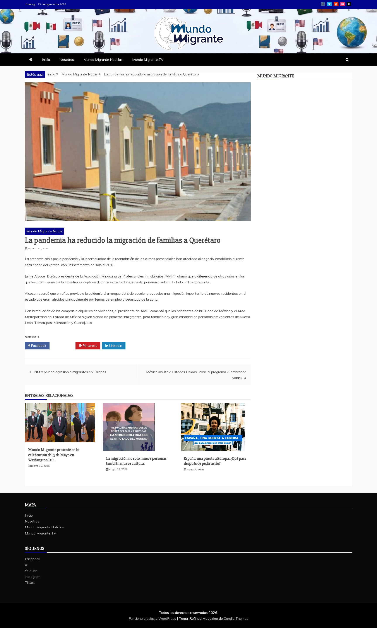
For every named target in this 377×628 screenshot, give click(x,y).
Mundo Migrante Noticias (103, 59)
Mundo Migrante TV (147, 59)
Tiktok (349, 4)
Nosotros (67, 59)
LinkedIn (115, 345)
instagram (342, 4)
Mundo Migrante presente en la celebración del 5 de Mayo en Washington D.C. (53, 454)
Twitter (64, 345)
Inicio (46, 59)
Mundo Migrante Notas (44, 231)
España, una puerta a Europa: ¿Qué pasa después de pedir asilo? (215, 461)
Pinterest (89, 345)
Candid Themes (236, 618)
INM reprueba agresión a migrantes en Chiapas (69, 372)
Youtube (336, 4)
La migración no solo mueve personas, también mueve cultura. (136, 461)
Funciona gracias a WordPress (153, 618)
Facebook (323, 4)
